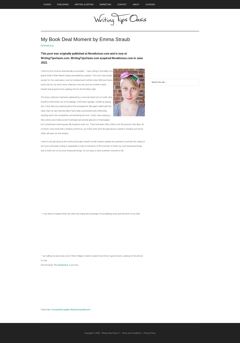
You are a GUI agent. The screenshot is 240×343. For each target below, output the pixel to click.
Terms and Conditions (131, 333)
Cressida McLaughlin (60, 310)
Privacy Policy (150, 333)
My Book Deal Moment (80, 310)
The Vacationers (61, 265)
